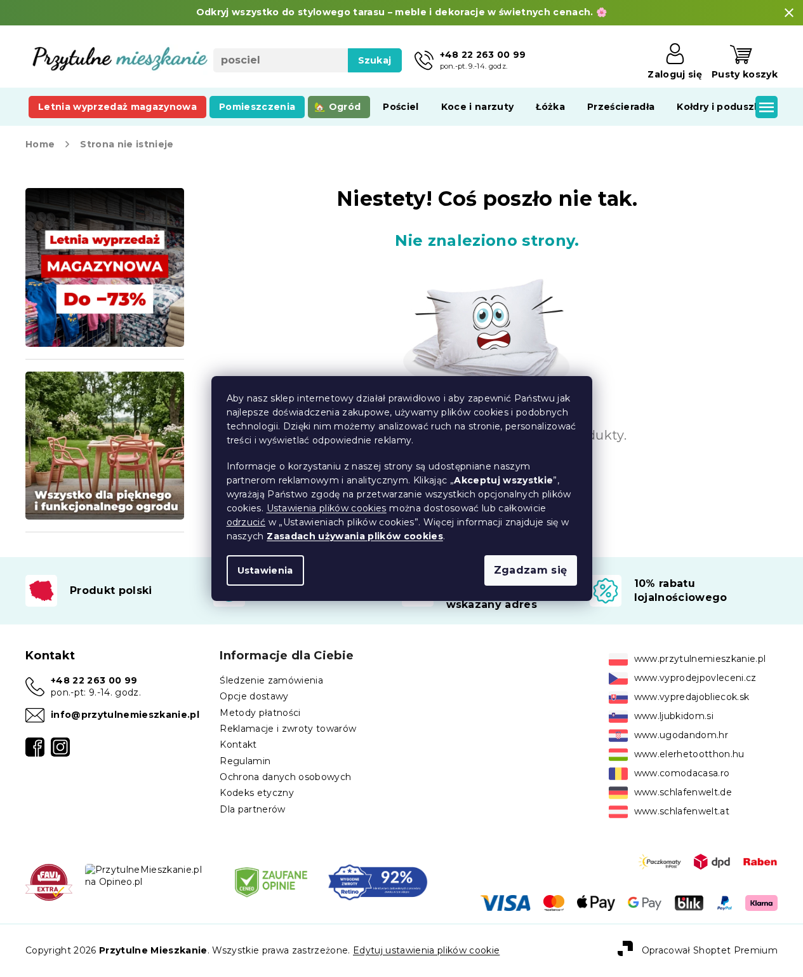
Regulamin (245, 761)
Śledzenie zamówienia (271, 680)
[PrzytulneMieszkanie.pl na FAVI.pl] (48, 881)
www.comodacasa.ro (682, 773)
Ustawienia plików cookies (327, 508)
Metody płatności (260, 712)
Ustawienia (265, 570)
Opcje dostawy (254, 696)
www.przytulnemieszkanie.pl (700, 658)
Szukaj (375, 60)
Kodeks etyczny (257, 792)
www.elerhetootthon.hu (689, 754)
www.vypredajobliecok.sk (692, 697)
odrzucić (246, 522)
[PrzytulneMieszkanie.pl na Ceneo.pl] (271, 881)
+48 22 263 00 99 (94, 680)
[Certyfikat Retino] (378, 881)
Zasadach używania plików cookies (355, 536)
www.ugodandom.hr (681, 735)
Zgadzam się (530, 570)
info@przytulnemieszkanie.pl (125, 714)
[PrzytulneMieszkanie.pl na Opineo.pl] (150, 875)
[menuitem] (117, 107)
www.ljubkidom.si (673, 716)
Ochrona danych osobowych (285, 777)
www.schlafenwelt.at (681, 811)
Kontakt (238, 744)
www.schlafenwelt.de (683, 792)
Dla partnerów (252, 809)
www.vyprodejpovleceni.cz (695, 678)
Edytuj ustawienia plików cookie (426, 950)
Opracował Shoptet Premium (710, 949)
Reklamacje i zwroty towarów (288, 728)
